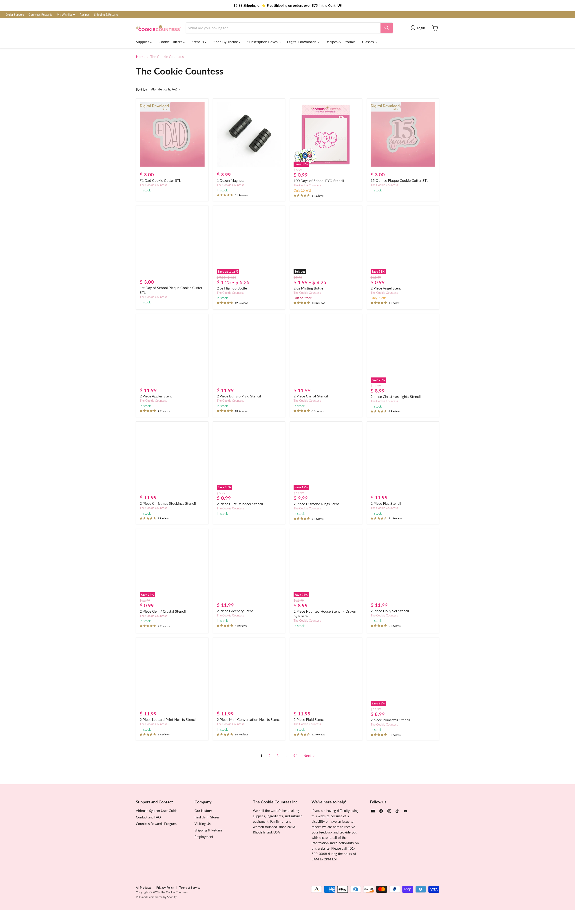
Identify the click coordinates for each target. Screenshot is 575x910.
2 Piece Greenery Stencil (236, 611)
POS (139, 897)
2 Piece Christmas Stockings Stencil (168, 503)
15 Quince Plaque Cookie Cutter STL (399, 180)
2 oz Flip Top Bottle (232, 288)
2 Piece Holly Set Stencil (390, 611)
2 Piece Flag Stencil (386, 503)
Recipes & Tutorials (340, 41)
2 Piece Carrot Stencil (311, 396)
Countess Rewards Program (156, 824)
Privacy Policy (165, 887)
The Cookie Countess (153, 185)
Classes (368, 41)
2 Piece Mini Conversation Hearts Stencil (249, 719)
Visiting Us (203, 824)
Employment (204, 837)
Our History (203, 811)
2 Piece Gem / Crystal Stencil (163, 611)
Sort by (141, 89)
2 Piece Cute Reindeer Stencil (240, 504)
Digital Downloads (302, 41)
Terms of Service (189, 887)
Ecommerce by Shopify (162, 897)
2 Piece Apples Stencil (157, 396)
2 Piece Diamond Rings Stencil (317, 504)
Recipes (85, 14)
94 (295, 755)
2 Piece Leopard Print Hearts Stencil (168, 719)
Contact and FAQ (148, 817)
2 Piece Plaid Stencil (309, 719)
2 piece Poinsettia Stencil (390, 720)
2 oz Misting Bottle (308, 288)
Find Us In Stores (207, 817)
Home (140, 57)
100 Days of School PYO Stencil (319, 180)
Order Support (15, 14)
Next (307, 755)
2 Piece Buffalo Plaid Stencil (239, 396)
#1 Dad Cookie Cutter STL (160, 180)
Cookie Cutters (171, 41)
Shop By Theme (226, 41)
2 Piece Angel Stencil (387, 288)
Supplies (143, 41)
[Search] (386, 28)
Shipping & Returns (106, 14)
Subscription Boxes (263, 41)
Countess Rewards (40, 14)
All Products (143, 887)
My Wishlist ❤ (66, 14)
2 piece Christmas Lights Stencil (396, 396)
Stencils (198, 41)
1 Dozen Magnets (230, 180)
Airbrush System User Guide (156, 811)
